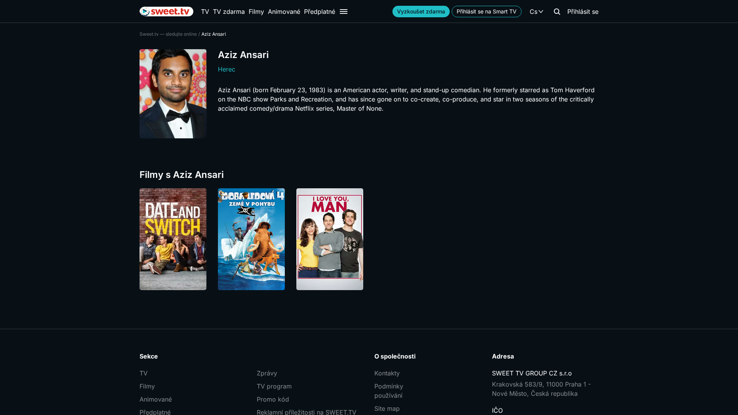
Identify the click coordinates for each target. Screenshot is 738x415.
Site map (387, 408)
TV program (274, 386)
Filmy (256, 11)
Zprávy (267, 373)
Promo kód (273, 399)
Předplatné (319, 11)
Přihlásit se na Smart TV (487, 11)
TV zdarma (229, 11)
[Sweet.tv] (166, 12)
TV (205, 11)
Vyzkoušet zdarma (421, 11)
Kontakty (387, 373)
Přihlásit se (582, 11)
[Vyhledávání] (557, 11)
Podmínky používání (388, 390)
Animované (284, 11)
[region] (369, 239)
